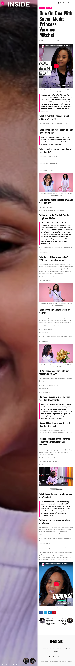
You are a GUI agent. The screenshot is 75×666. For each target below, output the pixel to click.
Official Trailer (54, 608)
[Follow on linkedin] (66, 3)
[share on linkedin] (13, 664)
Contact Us (56, 651)
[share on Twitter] (9, 664)
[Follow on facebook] (58, 3)
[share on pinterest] (16, 664)
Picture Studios (46, 40)
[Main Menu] (2, 3)
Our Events (59, 648)
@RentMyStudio (59, 195)
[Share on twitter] (45, 612)
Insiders (49, 7)
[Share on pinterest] (54, 612)
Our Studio (52, 648)
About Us (45, 648)
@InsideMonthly (59, 91)
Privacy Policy (66, 648)
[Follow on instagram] (60, 3)
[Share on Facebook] (41, 612)
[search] (68, 3)
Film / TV (42, 7)
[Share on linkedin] (50, 612)
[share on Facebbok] (6, 664)
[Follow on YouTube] (63, 3)
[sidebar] (71, 2)
